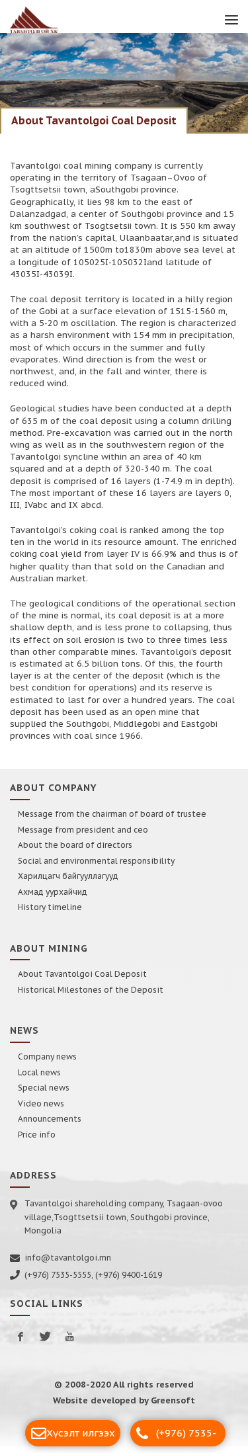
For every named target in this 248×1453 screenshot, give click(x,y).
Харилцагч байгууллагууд (68, 883)
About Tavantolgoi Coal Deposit (82, 980)
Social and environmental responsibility (96, 867)
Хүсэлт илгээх (80, 1433)
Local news (39, 1079)
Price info (37, 1141)
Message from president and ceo (83, 836)
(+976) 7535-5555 (186, 1436)
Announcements (49, 1125)
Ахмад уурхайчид (52, 898)
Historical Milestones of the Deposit (90, 996)
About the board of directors (75, 851)
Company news (47, 1063)
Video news (41, 1110)
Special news (43, 1094)
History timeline (50, 914)
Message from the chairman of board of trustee (112, 820)
